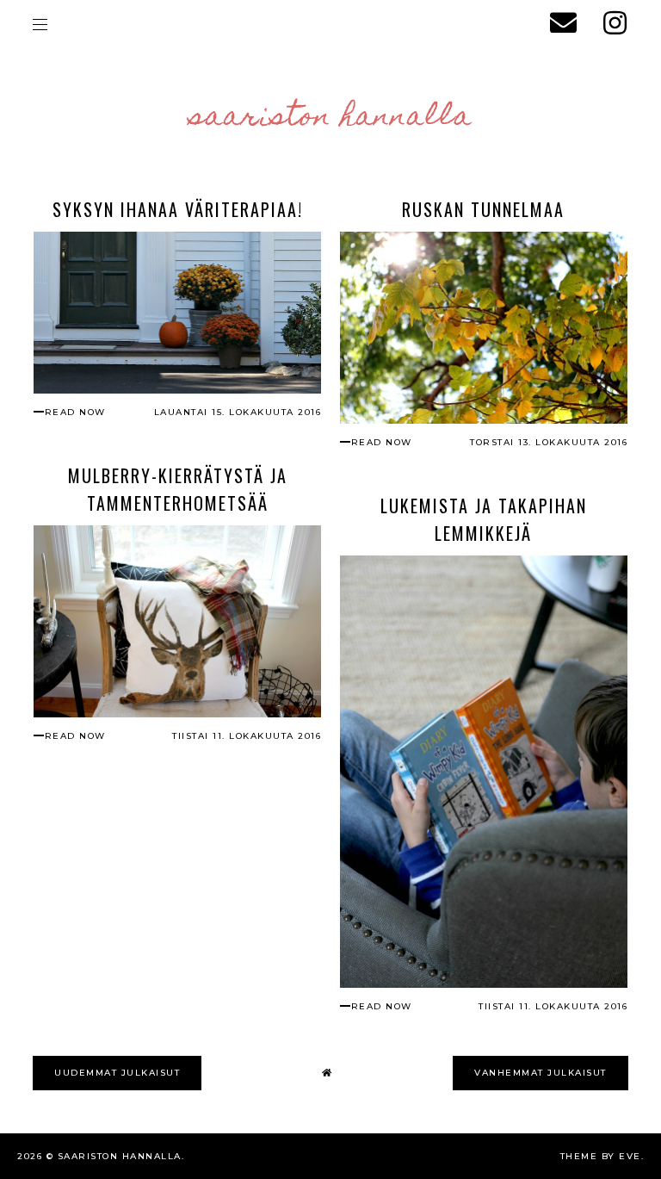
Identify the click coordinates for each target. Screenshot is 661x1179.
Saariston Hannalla (331, 118)
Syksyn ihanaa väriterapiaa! (178, 209)
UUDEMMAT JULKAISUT (117, 1072)
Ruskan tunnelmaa (483, 209)
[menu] (40, 23)
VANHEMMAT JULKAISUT (540, 1072)
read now (75, 412)
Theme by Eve (600, 1156)
